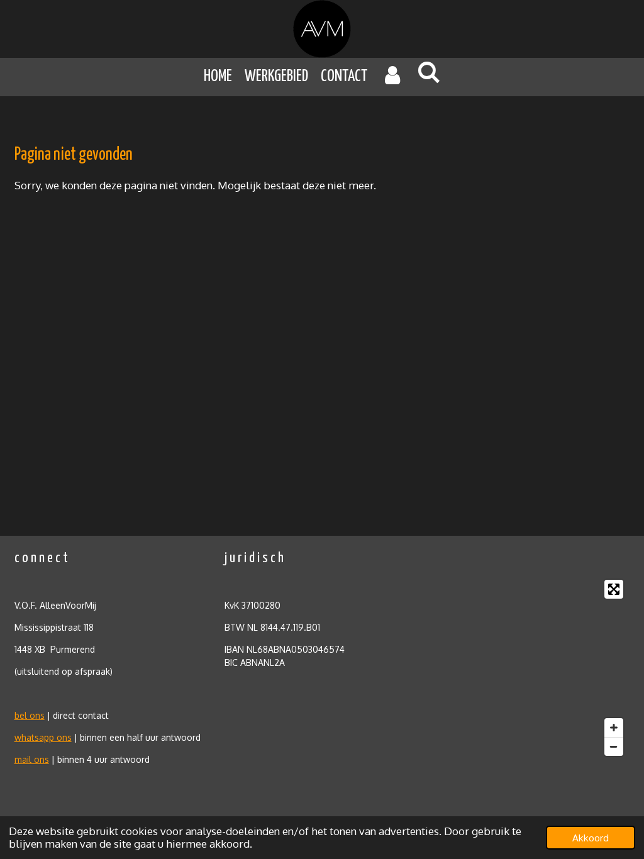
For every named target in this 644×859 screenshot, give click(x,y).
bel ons (29, 715)
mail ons (31, 759)
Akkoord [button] (590, 837)
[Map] (532, 668)
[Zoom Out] (613, 746)
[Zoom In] (613, 727)
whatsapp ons (43, 737)
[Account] (392, 77)
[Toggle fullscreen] (613, 589)
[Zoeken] (429, 73)
